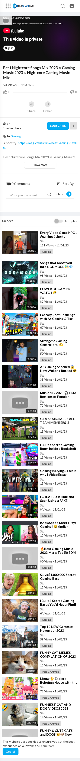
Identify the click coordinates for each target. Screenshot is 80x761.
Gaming (15, 136)
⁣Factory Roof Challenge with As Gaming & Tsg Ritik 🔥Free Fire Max (58, 318)
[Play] (5, 56)
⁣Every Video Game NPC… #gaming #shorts (58, 234)
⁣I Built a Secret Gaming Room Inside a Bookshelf (58, 446)
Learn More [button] (47, 746)
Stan (6, 123)
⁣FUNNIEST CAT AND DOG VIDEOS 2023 (55, 706)
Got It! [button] (10, 751)
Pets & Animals (50, 671)
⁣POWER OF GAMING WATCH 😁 (55, 291)
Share (32, 111)
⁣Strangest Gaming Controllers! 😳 (53, 343)
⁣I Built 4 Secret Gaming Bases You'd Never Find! (58, 602)
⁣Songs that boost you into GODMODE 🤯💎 (56, 265)
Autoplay (71, 221)
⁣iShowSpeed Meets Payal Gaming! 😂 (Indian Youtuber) (58, 526)
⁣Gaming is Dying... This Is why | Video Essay (58, 472)
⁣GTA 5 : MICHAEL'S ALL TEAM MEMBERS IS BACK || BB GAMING (57, 422)
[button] (72, 6)
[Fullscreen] (74, 56)
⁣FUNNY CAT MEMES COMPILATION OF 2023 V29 (58, 656)
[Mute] (67, 56)
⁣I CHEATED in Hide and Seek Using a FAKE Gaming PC (57, 500)
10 (59, 56)
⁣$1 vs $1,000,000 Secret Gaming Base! (58, 576)
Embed (47, 111)
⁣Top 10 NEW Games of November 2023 (57, 628)
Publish (60, 194)
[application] (40, 38)
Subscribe (58, 125)
